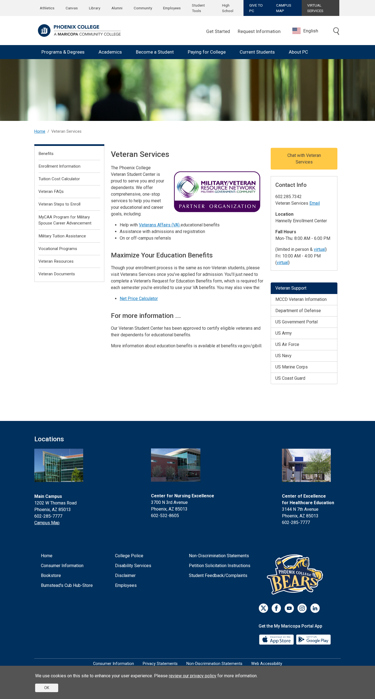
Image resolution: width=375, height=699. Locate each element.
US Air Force (287, 344)
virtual (319, 249)
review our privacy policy (192, 675)
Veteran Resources (56, 261)
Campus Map (47, 522)
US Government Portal (296, 321)
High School (227, 8)
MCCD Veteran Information (301, 299)
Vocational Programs (57, 248)
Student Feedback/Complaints (218, 575)
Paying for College (207, 52)
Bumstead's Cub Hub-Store (67, 585)
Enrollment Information (59, 166)
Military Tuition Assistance (62, 236)
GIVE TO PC (256, 8)
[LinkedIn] (315, 608)
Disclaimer (125, 575)
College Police (129, 555)
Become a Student (155, 52)
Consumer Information (62, 565)
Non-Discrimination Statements (219, 555)
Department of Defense (298, 310)
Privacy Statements (160, 663)
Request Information (259, 31)
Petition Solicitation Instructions (219, 565)
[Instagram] (302, 608)
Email (314, 203)
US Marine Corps (291, 367)
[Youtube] (289, 608)
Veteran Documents (56, 273)
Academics (110, 52)
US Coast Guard (290, 378)
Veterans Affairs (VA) (160, 225)
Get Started (218, 31)
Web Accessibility (266, 663)
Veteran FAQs (51, 191)
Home (39, 131)
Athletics (47, 8)
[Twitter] (263, 608)
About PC (298, 52)
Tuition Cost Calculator (59, 178)
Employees (172, 8)
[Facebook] (276, 608)
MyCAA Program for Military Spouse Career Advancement (64, 220)
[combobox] (309, 30)
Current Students (257, 52)
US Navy (283, 355)
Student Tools (198, 8)
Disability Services (133, 565)
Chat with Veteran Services (304, 159)
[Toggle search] (336, 31)
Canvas (72, 8)
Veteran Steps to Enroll (59, 204)
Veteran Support (290, 288)
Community (143, 8)
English (310, 31)
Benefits (46, 153)
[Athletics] (296, 574)
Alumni (116, 8)
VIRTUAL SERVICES (315, 8)
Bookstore (51, 575)
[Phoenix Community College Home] (79, 30)
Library (94, 8)
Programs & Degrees (63, 52)
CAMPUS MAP (283, 8)
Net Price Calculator (139, 298)
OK (46, 688)
